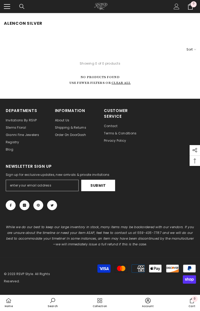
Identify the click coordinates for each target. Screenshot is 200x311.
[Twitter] (52, 205)
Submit (98, 185)
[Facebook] (11, 205)
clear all (121, 83)
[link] (52, 302)
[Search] (22, 6)
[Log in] (176, 6)
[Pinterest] (38, 205)
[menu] (7, 6)
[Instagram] (24, 205)
